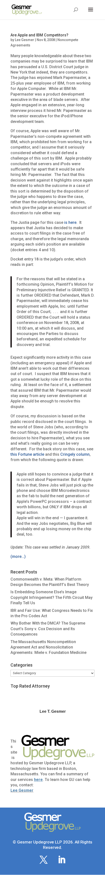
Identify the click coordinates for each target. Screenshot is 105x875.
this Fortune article (27, 454)
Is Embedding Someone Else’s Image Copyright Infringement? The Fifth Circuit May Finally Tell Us (51, 597)
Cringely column (75, 454)
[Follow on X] (43, 860)
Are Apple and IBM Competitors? (39, 35)
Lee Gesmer (24, 40)
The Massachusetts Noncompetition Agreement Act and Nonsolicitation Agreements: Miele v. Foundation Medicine (48, 647)
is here (70, 222)
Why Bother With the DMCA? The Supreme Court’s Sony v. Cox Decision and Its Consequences (47, 629)
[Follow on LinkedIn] (61, 860)
